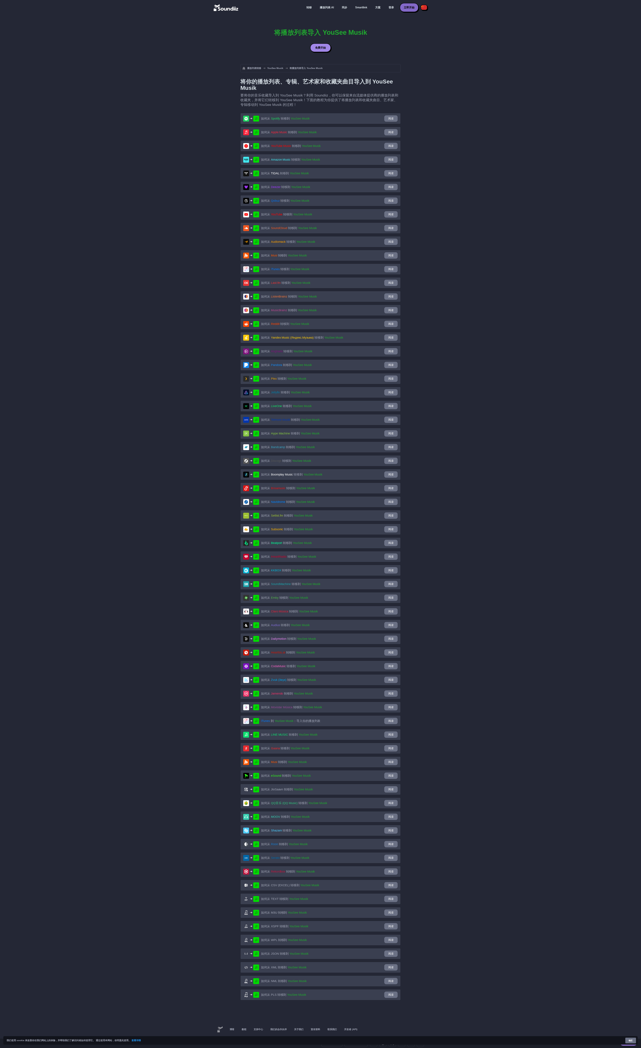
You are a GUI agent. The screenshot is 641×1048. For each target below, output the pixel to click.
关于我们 (298, 1029)
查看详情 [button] (136, 1040)
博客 (232, 1029)
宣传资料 (315, 1029)
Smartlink (361, 7)
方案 (378, 7)
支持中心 (258, 1029)
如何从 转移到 (285, 118)
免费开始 (320, 47)
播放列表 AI (327, 7)
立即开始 (409, 7)
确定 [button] (631, 1040)
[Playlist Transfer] (226, 7)
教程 (244, 1029)
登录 (391, 7)
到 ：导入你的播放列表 (290, 721)
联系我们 (332, 1029)
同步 (344, 7)
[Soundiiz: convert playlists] (220, 1029)
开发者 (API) (350, 1029)
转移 (309, 7)
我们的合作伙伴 (278, 1029)
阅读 (391, 118)
